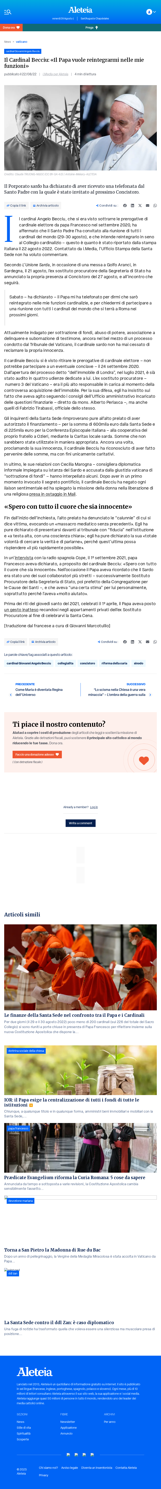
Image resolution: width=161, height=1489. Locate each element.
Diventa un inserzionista (96, 1468)
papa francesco (18, 1128)
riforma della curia (114, 663)
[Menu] (26, 12)
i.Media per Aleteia (55, 74)
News (7, 42)
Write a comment (80, 823)
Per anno (110, 1422)
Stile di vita (24, 1428)
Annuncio (66, 1433)
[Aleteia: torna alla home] (80, 9)
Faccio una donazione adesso (35, 754)
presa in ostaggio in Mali (52, 494)
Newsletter (67, 1422)
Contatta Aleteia (126, 1468)
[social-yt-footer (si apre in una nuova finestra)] (68, 1455)
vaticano (21, 42)
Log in (94, 807)
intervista (24, 557)
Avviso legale (69, 1468)
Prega (89, 27)
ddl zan (12, 1273)
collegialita (65, 663)
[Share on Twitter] (140, 205)
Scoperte (23, 1439)
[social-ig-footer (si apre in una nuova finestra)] (92, 1455)
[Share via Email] (147, 205)
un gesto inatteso (21, 609)
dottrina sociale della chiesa (26, 1051)
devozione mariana (20, 1201)
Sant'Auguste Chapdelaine (95, 18)
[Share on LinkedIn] (132, 205)
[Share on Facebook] (125, 205)
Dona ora (9, 27)
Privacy (43, 1475)
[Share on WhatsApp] (155, 205)
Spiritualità (23, 1433)
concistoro (87, 663)
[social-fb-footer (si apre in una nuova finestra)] (76, 1455)
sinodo (138, 663)
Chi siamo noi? (48, 1468)
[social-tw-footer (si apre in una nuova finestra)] (84, 1455)
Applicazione (68, 1428)
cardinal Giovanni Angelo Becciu (29, 663)
